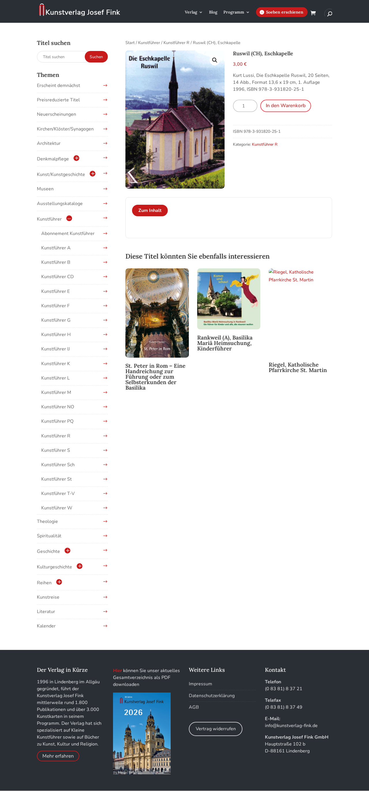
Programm (233, 12)
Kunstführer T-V (58, 493)
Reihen (44, 583)
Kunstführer (149, 42)
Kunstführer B (55, 262)
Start (130, 42)
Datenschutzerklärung (212, 696)
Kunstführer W (56, 508)
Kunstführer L (55, 378)
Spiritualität (49, 536)
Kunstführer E (55, 291)
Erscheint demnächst (58, 85)
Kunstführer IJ (55, 349)
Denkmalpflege (53, 159)
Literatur (46, 611)
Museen (45, 189)
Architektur (49, 143)
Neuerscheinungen (56, 114)
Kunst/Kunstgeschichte (61, 174)
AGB (194, 707)
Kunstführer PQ (57, 421)
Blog (213, 12)
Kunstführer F (55, 306)
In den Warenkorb (286, 105)
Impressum (200, 684)
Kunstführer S (55, 450)
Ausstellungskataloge (60, 203)
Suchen (96, 57)
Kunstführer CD (57, 277)
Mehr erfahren (58, 756)
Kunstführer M (56, 392)
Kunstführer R (176, 42)
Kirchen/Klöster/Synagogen (65, 129)
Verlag (191, 12)
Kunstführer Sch (58, 465)
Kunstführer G (56, 320)
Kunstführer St (56, 479)
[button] (215, 60)
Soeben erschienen (284, 12)
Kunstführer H (56, 334)
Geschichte (48, 551)
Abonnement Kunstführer (68, 233)
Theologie (47, 521)
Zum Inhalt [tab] (149, 210)
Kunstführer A (56, 248)
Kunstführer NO (57, 407)
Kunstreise (48, 597)
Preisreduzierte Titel (58, 100)
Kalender (46, 626)
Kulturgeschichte (54, 567)
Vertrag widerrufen (216, 729)
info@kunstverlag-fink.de (291, 725)
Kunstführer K (55, 364)
